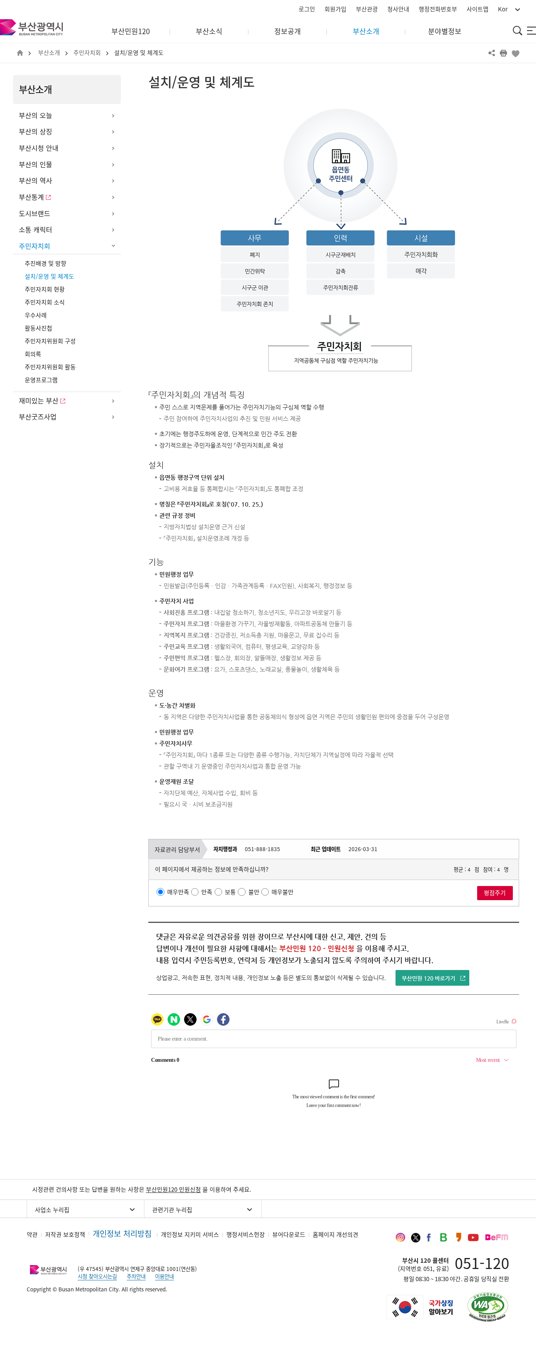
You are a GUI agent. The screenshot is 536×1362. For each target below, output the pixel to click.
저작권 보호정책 (65, 1234)
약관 (32, 1234)
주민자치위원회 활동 (50, 367)
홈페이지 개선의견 (335, 1234)
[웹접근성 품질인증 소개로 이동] (487, 1307)
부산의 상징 (35, 131)
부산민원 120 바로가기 (428, 978)
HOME (20, 53)
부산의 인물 (35, 164)
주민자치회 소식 (45, 302)
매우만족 (178, 892)
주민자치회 (87, 53)
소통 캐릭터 (35, 229)
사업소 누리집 (52, 1209)
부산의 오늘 (35, 115)
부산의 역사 (35, 180)
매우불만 (283, 892)
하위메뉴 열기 (113, 116)
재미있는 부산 (38, 401)
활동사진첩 (38, 328)
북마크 (515, 53)
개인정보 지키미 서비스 (190, 1234)
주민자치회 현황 (45, 289)
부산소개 (49, 53)
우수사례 (36, 315)
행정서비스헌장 (245, 1234)
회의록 (33, 354)
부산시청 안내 (38, 148)
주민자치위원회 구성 (50, 341)
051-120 (482, 1263)
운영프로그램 (41, 380)
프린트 (503, 53)
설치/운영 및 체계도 (139, 53)
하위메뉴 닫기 (113, 246)
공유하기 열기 (492, 53)
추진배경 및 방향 (45, 263)
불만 (253, 892)
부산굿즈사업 (38, 417)
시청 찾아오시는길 (97, 1276)
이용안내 (164, 1276)
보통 (230, 892)
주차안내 (136, 1276)
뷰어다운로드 (288, 1234)
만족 (206, 892)
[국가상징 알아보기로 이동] (419, 1307)
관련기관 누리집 (172, 1209)
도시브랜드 (34, 213)
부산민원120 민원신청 (173, 1189)
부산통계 (31, 197)
